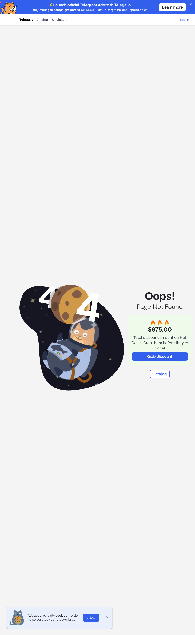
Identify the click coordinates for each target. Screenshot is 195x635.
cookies (61, 615)
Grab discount (159, 356)
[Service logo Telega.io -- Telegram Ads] (26, 19)
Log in (184, 19)
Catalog (42, 19)
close (191, 4)
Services (58, 19)
